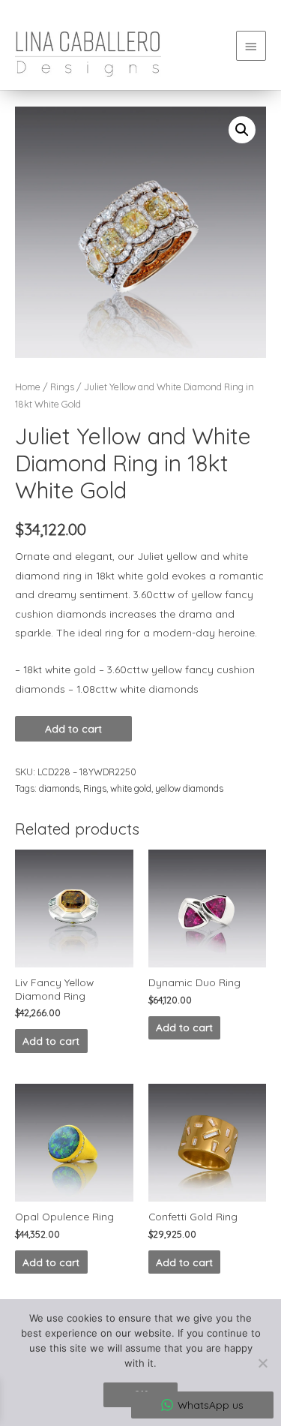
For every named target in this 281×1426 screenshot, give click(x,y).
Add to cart (73, 728)
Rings (62, 387)
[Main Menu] (251, 46)
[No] (262, 1362)
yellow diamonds (189, 788)
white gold (130, 788)
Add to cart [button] (50, 1040)
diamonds (59, 788)
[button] (242, 129)
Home (27, 387)
